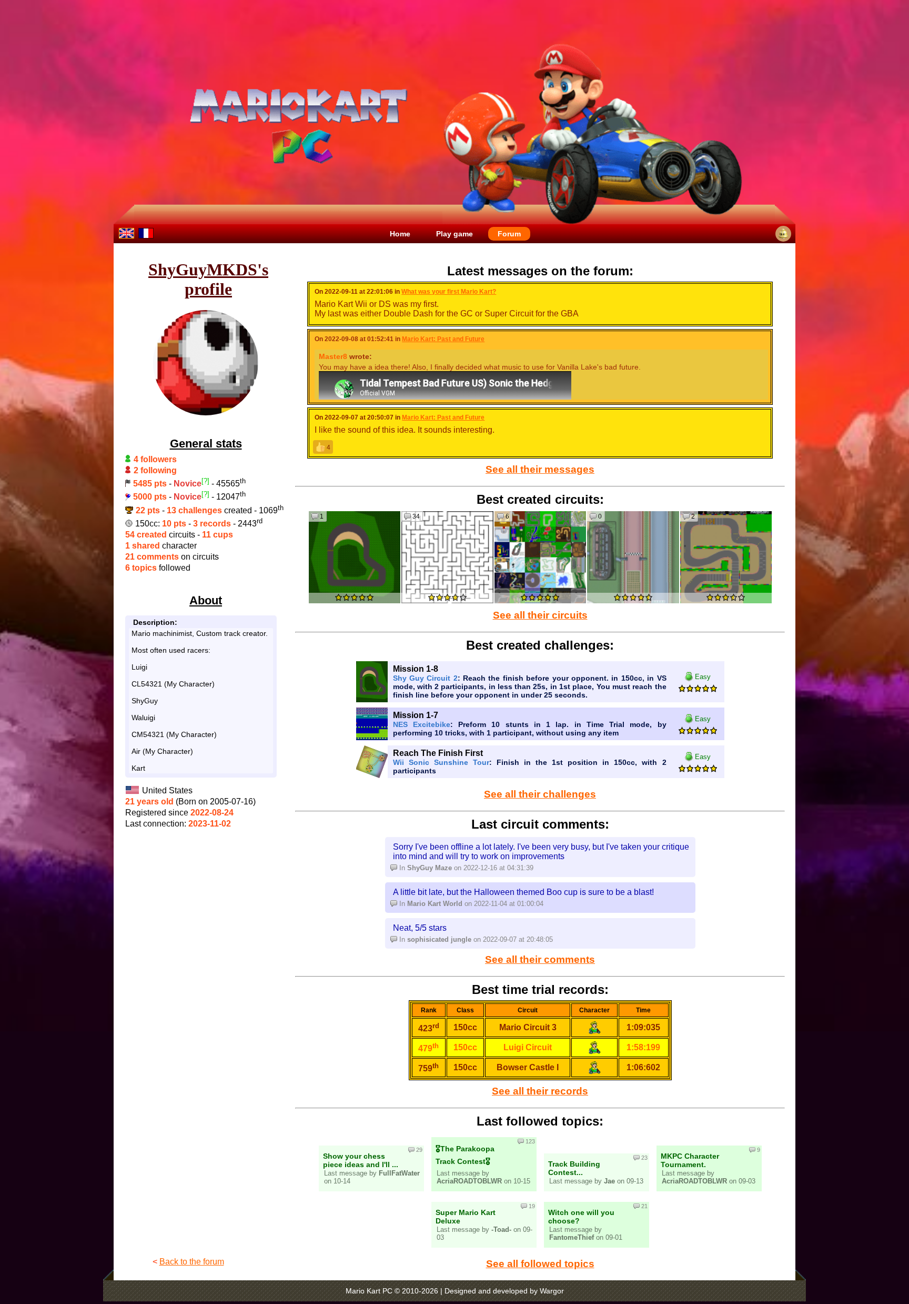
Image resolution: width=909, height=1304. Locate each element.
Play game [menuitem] (454, 234)
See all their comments (540, 959)
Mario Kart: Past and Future (443, 339)
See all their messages (540, 469)
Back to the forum (191, 1261)
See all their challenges (540, 794)
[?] (205, 481)
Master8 (333, 356)
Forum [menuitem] (509, 234)
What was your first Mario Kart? (448, 291)
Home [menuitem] (400, 234)
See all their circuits (540, 615)
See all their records (540, 1091)
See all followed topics (540, 1263)
